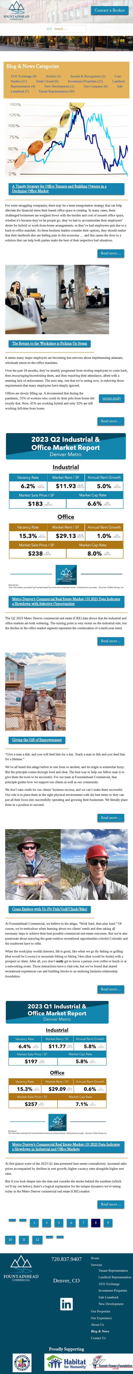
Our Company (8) (96, 86)
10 (10, 1239)
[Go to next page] (49, 1237)
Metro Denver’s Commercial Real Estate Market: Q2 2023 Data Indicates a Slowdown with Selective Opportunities (66, 601)
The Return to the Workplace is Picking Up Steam (49, 343)
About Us (97, 1324)
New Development (111, 1304)
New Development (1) (60, 86)
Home (95, 1258)
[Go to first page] (12, 1220)
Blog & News (100, 1331)
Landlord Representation (115, 1277)
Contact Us (98, 1338)
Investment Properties (113, 1290)
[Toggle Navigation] (49, 29)
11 (24, 1239)
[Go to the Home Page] (16, 10)
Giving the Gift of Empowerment (37, 739)
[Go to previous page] (22, 1220)
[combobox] (68, 29)
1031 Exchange (109, 1284)
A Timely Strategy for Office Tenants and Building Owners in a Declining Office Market (59, 189)
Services (96, 1265)
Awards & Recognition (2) (88, 76)
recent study (112, 398)
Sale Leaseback (109, 1297)
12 (37, 1239)
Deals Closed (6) (47, 81)
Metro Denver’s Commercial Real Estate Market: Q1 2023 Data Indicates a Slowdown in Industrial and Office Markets (66, 1147)
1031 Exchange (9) (24, 76)
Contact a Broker (110, 10)
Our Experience (101, 1318)
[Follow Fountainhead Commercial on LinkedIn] (66, 1304)
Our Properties (100, 1311)
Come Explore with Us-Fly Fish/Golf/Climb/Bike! (49, 909)
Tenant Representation (113, 1270)
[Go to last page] (60, 1237)
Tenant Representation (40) (56, 91)
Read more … (111, 253)
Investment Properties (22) (86, 81)
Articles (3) (53, 76)
